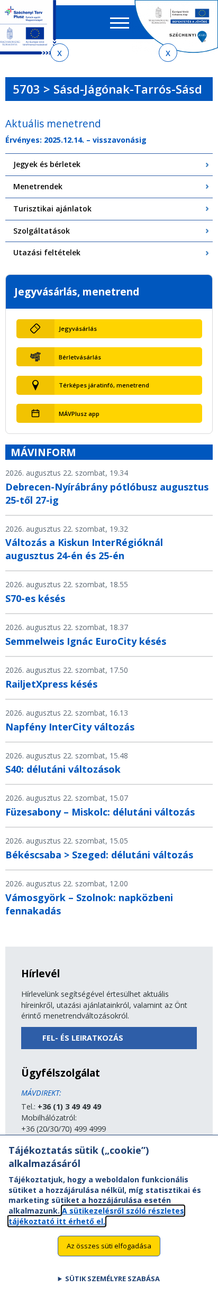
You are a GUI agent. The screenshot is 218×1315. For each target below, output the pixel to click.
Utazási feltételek (46, 252)
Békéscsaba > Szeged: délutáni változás (99, 854)
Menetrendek (37, 186)
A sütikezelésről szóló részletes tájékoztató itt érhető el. (96, 1216)
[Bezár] (59, 52)
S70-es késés (35, 598)
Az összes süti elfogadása (109, 1246)
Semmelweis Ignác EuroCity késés (85, 641)
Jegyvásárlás (78, 328)
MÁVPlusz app (79, 414)
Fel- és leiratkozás (82, 1038)
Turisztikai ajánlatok (52, 208)
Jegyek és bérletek (46, 164)
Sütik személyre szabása (112, 1278)
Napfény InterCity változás (69, 726)
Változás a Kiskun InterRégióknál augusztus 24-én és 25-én (84, 549)
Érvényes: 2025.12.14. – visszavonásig (76, 140)
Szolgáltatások (41, 231)
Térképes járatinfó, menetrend (104, 385)
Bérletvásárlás (80, 357)
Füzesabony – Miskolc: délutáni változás (100, 811)
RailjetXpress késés (51, 684)
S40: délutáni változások (63, 769)
